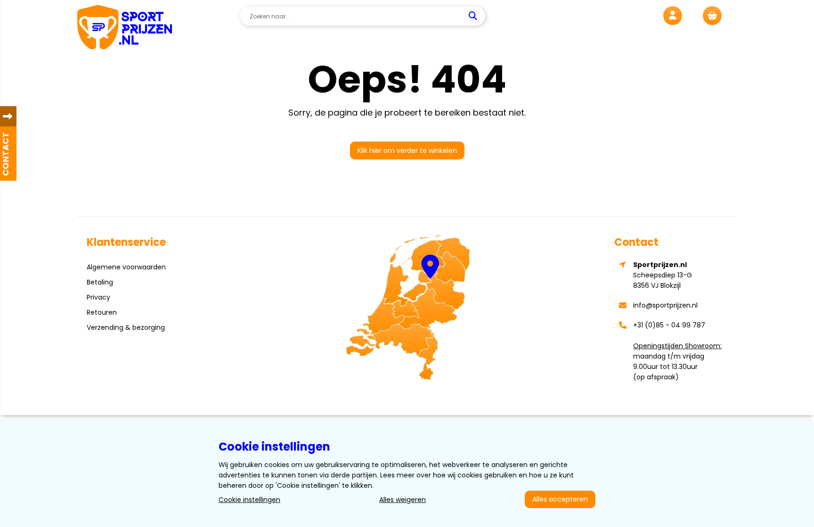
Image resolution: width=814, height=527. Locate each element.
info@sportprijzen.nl (665, 305)
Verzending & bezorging (126, 327)
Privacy (98, 297)
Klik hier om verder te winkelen (407, 150)
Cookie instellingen (249, 499)
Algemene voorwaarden (126, 267)
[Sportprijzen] (124, 28)
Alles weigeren (402, 499)
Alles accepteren (560, 499)
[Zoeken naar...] (474, 16)
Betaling (100, 282)
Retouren (102, 312)
